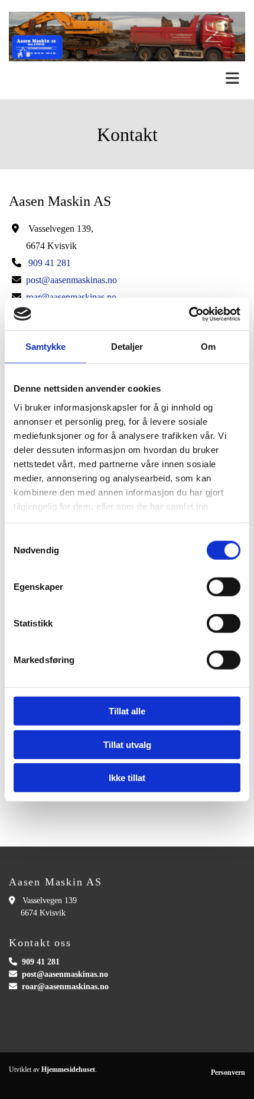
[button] (127, 78)
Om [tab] (208, 347)
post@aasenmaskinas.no (71, 280)
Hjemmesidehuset (68, 1069)
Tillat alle (127, 711)
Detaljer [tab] (127, 347)
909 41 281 (49, 263)
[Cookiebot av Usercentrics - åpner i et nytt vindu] (188, 314)
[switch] (223, 587)
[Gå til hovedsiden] (127, 36)
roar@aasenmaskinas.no (65, 986)
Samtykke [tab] (45, 347)
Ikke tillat (127, 778)
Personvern (228, 1072)
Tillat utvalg (127, 744)
